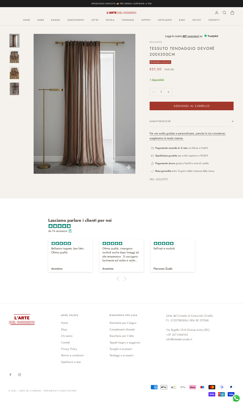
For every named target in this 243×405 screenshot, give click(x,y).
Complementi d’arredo (122, 329)
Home (64, 323)
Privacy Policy (69, 349)
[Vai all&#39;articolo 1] (14, 40)
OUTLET (196, 20)
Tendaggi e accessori (121, 355)
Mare (41, 20)
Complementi (75, 20)
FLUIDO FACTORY (67, 390)
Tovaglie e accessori (121, 349)
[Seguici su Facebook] (10, 374)
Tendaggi (128, 20)
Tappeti (146, 20)
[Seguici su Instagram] (19, 374)
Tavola (110, 20)
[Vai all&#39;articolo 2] (14, 57)
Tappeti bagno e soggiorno (125, 342)
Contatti (65, 342)
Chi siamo (66, 336)
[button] (118, 278)
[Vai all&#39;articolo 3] (14, 72)
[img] (123, 226)
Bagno (55, 20)
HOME (26, 20)
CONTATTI (214, 20)
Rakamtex (156, 42)
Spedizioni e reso (71, 362)
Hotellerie (165, 20)
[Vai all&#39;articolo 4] (14, 88)
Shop (64, 329)
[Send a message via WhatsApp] (236, 398)
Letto (94, 20)
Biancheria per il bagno (123, 323)
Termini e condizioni (72, 355)
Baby (182, 20)
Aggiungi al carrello (192, 106)
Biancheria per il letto (122, 336)
